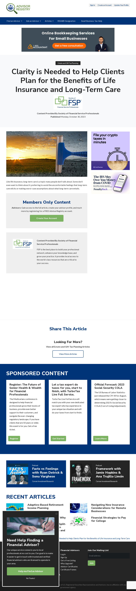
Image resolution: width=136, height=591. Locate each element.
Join (92, 563)
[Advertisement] (46, 292)
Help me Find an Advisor (30, 571)
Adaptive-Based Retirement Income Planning (45, 506)
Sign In (92, 5)
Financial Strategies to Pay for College (108, 519)
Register (14, 438)
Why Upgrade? (67, 563)
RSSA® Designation (66, 21)
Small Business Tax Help (91, 21)
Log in (63, 554)
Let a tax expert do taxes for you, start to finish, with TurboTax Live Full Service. (67, 389)
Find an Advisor (13, 21)
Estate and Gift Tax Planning (68, 63)
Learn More (101, 438)
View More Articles (68, 354)
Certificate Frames (68, 569)
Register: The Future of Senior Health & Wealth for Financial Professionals (25, 389)
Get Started (58, 438)
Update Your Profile (121, 5)
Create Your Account (46, 218)
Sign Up (64, 557)
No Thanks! (30, 578)
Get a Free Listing (68, 560)
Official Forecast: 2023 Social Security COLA (109, 386)
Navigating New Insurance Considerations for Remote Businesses (108, 508)
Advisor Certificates (69, 566)
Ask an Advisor (32, 21)
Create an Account (104, 5)
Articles (48, 21)
